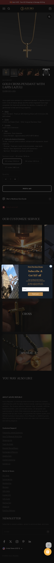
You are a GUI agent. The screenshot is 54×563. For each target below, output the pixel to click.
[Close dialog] (51, 266)
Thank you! (35, 294)
